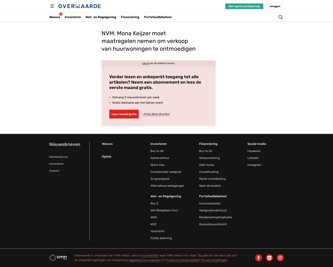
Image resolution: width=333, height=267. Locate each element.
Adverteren (56, 163)
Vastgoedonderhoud (213, 210)
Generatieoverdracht (213, 224)
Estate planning (161, 238)
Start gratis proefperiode (244, 6)
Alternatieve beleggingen (167, 185)
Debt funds (206, 165)
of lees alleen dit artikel (156, 114)
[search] (281, 17)
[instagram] (280, 257)
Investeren (159, 144)
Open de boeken (210, 185)
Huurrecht (157, 231)
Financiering (208, 144)
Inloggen (275, 6)
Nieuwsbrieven (64, 144)
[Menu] (52, 6)
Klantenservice (58, 156)
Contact (54, 170)
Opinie (106, 156)
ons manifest (150, 255)
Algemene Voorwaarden (145, 260)
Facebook (254, 151)
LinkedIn (253, 158)
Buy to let (157, 151)
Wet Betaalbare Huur (164, 210)
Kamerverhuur (160, 158)
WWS (154, 217)
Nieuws (107, 144)
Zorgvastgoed (160, 179)
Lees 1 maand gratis (124, 114)
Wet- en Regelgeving (166, 196)
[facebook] (258, 257)
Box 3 (154, 203)
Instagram (254, 165)
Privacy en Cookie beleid (182, 260)
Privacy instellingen (214, 260)
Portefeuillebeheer (213, 196)
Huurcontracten (210, 203)
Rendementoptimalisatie (215, 217)
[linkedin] (269, 257)
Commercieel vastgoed (166, 172)
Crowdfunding (209, 172)
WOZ (153, 224)
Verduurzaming (209, 158)
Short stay (158, 165)
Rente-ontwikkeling (212, 179)
